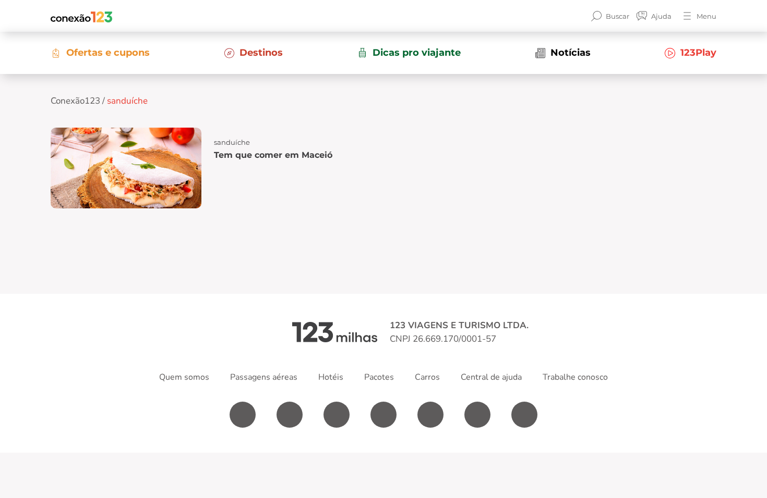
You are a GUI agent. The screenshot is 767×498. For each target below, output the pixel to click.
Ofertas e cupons (108, 52)
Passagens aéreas (263, 377)
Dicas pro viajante (417, 52)
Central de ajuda (491, 377)
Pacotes (379, 377)
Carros (427, 377)
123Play (698, 52)
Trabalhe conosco (575, 377)
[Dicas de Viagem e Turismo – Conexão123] (81, 16)
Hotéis (330, 377)
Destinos (261, 52)
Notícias (570, 52)
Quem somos (184, 377)
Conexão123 (75, 101)
